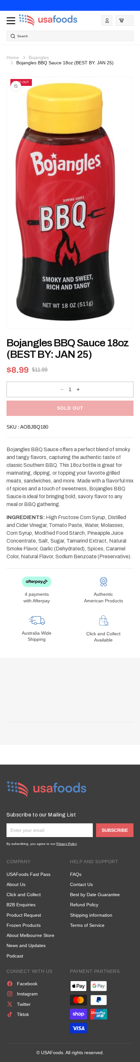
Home (13, 57)
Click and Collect (24, 894)
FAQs (75, 874)
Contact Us (81, 884)
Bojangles (39, 57)
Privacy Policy (66, 844)
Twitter (24, 1004)
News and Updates (26, 945)
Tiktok (23, 1014)
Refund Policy (84, 904)
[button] (124, 20)
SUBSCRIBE (115, 830)
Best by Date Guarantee (95, 894)
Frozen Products (24, 925)
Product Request (24, 915)
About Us (16, 884)
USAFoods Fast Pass (28, 874)
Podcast (15, 956)
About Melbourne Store (30, 935)
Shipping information (91, 915)
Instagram (27, 993)
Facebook (27, 983)
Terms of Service (87, 925)
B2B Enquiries (21, 904)
